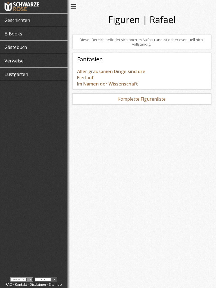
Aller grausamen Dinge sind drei (112, 71)
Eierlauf (85, 78)
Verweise (14, 61)
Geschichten (17, 20)
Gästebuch (15, 47)
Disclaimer (38, 284)
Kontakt (21, 284)
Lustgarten (16, 74)
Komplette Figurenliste (142, 99)
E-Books (13, 34)
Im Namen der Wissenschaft (107, 84)
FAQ (9, 284)
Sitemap (55, 284)
